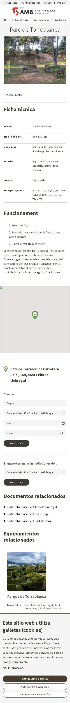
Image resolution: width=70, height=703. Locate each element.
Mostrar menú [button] (6, 8)
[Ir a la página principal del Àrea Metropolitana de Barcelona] (33, 11)
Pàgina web (38, 180)
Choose (63, 423)
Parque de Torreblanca (26, 596)
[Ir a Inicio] (5, 19)
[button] (10, 2)
